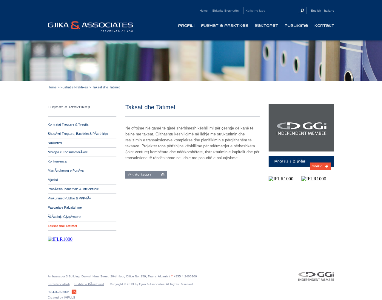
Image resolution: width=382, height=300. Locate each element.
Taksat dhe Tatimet (106, 87)
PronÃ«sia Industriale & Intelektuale (73, 189)
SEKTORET (266, 25)
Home (204, 10)
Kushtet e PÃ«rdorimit (89, 284)
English (316, 10)
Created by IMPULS (61, 297)
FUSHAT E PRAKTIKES (224, 25)
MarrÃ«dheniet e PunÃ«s (66, 170)
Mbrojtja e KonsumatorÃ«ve (68, 152)
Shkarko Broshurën (225, 10)
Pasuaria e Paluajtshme (65, 207)
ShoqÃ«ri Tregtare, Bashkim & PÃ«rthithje (78, 133)
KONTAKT (324, 25)
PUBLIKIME (296, 25)
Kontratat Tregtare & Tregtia (68, 124)
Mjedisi (53, 180)
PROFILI (186, 25)
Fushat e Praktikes (74, 87)
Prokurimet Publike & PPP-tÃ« (69, 198)
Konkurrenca (57, 161)
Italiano (329, 10)
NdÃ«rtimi (55, 143)
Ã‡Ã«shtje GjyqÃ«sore (64, 216)
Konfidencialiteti (59, 284)
